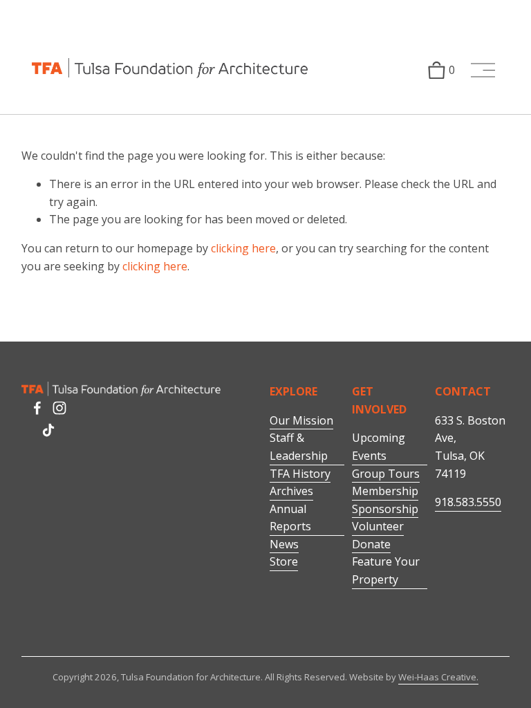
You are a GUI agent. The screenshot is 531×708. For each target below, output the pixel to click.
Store (284, 561)
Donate (371, 544)
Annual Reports (290, 517)
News (284, 544)
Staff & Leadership (299, 446)
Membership (385, 491)
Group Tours (386, 473)
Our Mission (301, 420)
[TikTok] (48, 430)
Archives (291, 491)
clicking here (243, 248)
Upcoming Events (378, 446)
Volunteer (378, 526)
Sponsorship (385, 508)
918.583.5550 (468, 502)
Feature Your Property (386, 570)
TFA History (300, 473)
